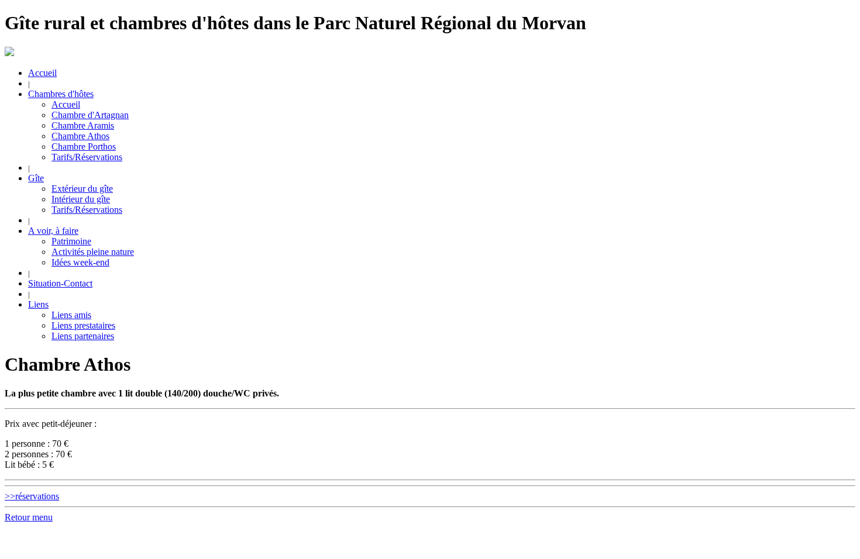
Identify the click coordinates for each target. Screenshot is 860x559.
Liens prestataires (83, 325)
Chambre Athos (80, 136)
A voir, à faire (53, 231)
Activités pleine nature (92, 252)
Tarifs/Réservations (86, 157)
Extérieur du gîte (82, 189)
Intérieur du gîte (80, 199)
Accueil (42, 73)
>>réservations (32, 496)
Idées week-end (80, 262)
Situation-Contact (60, 283)
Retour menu (29, 517)
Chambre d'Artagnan (90, 115)
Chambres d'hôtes (61, 94)
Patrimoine (71, 241)
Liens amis (71, 315)
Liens (38, 304)
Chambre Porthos (83, 146)
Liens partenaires (82, 336)
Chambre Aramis (82, 125)
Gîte (36, 178)
